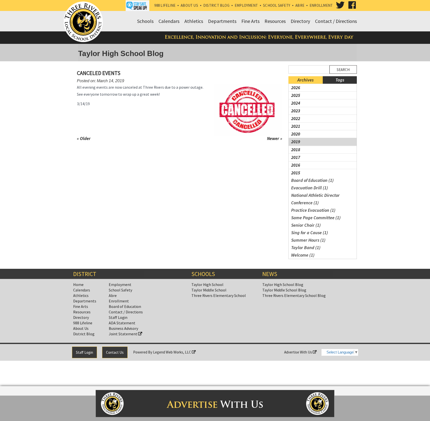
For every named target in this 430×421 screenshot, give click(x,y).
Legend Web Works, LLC (172, 352)
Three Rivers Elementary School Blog (294, 295)
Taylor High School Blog (282, 284)
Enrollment (321, 5)
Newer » (274, 138)
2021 (295, 126)
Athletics (81, 295)
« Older (84, 138)
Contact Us (115, 352)
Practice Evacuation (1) (313, 210)
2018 (295, 149)
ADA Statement (122, 322)
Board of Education (125, 306)
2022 (295, 118)
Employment (246, 5)
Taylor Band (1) (306, 247)
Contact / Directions (126, 311)
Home (78, 284)
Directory (81, 317)
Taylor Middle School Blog (284, 289)
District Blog (216, 5)
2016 (295, 165)
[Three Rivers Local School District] (84, 22)
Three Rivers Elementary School (218, 295)
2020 (295, 134)
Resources (82, 311)
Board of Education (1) (312, 180)
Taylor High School (207, 284)
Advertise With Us (298, 352)
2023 (295, 111)
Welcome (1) (303, 255)
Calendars (81, 289)
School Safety (276, 5)
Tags (339, 80)
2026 (295, 87)
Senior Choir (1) (306, 225)
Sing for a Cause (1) (309, 232)
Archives (305, 80)
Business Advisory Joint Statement (123, 331)
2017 (295, 157)
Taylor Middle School (208, 289)
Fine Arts (80, 306)
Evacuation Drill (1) (309, 188)
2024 (295, 103)
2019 (295, 141)
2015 (295, 173)
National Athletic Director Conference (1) (315, 199)
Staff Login (118, 317)
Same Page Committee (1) (316, 217)
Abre (299, 5)
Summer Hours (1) (308, 240)
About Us (189, 5)
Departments (84, 300)
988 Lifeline (164, 5)
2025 (295, 95)
